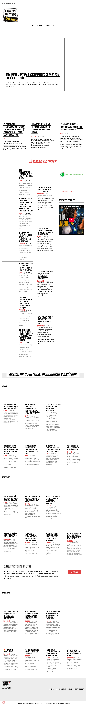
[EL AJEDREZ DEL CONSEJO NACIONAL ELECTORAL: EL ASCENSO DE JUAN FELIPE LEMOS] (43, 114)
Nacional (40, 281)
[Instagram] (73, 3)
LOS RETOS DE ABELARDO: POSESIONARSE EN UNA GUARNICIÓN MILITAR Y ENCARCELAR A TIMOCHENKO (53, 615)
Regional (34, 136)
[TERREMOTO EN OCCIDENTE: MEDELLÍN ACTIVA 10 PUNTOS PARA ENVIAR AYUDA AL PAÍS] (53, 440)
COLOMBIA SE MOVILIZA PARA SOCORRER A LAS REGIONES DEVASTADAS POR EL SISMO (74, 536)
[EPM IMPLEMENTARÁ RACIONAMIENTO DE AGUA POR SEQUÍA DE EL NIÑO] (32, 56)
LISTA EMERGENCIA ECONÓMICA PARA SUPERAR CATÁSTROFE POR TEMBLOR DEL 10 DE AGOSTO (45, 231)
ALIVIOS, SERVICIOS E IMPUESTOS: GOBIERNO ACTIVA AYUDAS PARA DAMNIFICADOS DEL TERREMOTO (52, 536)
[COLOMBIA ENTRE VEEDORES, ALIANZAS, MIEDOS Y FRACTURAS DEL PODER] (75, 644)
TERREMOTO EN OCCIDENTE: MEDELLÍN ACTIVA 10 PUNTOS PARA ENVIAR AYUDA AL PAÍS (53, 448)
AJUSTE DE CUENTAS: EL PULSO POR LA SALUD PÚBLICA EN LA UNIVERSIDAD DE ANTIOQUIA (25, 302)
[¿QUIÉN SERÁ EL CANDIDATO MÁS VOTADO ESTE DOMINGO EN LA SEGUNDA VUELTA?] (53, 644)
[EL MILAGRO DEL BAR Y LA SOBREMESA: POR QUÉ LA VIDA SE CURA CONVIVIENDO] (71, 114)
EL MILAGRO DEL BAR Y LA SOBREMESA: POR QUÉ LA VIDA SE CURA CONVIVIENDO (71, 127)
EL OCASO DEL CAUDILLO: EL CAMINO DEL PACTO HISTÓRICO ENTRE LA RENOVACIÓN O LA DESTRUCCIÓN (45, 275)
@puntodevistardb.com (68, 191)
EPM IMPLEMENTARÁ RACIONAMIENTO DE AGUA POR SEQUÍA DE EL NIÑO (26, 174)
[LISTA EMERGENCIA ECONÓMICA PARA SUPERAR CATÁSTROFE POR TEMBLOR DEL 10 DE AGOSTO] (46, 220)
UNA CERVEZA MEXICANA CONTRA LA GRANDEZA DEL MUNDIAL (32, 652)
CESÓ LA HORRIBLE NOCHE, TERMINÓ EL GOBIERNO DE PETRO (73, 447)
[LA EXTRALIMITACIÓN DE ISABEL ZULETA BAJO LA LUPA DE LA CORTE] (46, 179)
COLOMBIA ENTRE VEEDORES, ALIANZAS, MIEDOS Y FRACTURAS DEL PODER (74, 652)
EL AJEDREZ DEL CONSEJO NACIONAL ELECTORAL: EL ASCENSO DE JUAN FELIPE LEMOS (26, 237)
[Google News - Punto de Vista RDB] (71, 183)
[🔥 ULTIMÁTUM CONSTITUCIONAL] (11, 644)
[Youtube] (78, 3)
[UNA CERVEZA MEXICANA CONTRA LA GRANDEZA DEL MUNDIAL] (32, 644)
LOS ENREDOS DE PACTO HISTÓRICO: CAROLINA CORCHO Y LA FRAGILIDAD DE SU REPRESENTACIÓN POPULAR (26, 335)
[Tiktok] (69, 3)
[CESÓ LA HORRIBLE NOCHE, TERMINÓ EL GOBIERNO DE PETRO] (75, 440)
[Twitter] (64, 3)
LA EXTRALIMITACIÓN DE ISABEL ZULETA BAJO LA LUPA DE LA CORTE (44, 189)
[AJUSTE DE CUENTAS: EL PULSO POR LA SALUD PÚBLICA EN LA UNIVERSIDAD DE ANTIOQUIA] (9, 303)
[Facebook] (60, 3)
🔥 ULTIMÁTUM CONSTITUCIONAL (9, 651)
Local (5, 139)
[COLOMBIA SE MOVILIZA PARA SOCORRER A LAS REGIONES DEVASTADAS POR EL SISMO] (75, 527)
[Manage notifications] (3, 702)
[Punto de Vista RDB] (11, 15)
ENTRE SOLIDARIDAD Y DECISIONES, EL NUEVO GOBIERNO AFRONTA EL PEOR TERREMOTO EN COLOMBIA (31, 615)
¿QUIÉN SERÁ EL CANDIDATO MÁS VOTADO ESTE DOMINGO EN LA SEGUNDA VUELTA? (53, 652)
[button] (53, 26)
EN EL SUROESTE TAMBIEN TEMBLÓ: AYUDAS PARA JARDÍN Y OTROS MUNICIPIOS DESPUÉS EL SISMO (45, 319)
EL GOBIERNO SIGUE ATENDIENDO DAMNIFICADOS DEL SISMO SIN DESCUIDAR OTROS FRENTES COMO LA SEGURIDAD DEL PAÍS (14, 129)
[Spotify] (82, 3)
